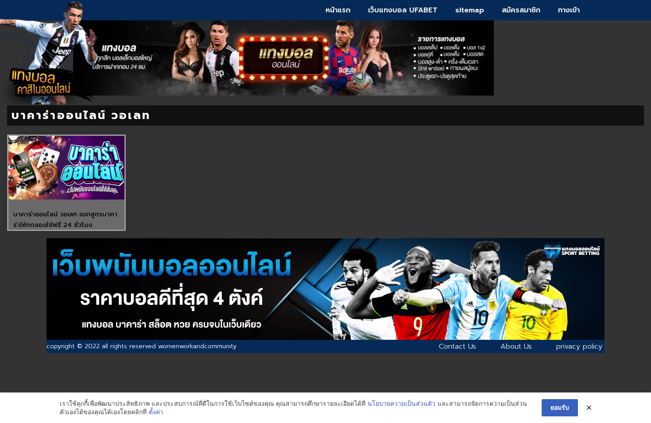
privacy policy (579, 346)
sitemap (469, 10)
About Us (516, 346)
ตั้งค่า (156, 411)
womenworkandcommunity (197, 346)
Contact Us (457, 346)
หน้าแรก (338, 10)
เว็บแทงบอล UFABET (403, 10)
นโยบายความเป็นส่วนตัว (401, 403)
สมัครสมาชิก (521, 10)
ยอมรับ (559, 407)
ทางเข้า (569, 10)
